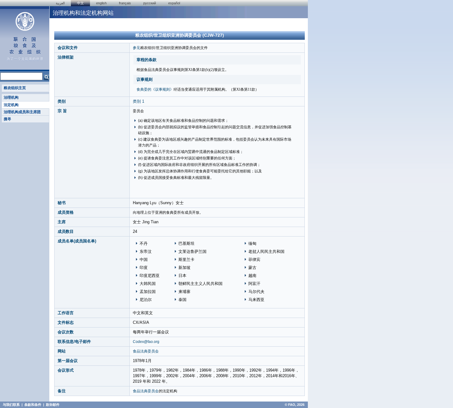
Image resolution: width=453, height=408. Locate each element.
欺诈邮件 (52, 404)
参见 (136, 48)
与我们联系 (11, 404)
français (125, 3)
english (101, 3)
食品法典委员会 (146, 351)
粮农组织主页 (15, 88)
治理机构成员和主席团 (22, 112)
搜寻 (7, 119)
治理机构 (11, 97)
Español (174, 3)
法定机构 (11, 105)
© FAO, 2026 (294, 404)
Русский (149, 3)
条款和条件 (32, 404)
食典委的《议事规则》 (155, 89)
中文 (80, 3)
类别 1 (138, 101)
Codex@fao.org (146, 342)
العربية (60, 3)
